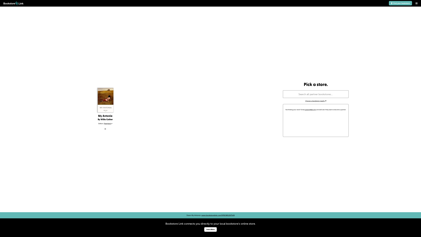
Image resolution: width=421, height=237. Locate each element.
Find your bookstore (401, 3)
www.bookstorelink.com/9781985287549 (218, 215)
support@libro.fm (310, 110)
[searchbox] (315, 94)
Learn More (210, 229)
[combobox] (316, 94)
